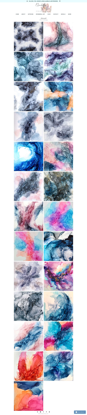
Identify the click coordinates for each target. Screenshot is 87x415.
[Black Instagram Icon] (37, 412)
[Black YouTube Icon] (40, 412)
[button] (56, 14)
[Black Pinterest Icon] (46, 412)
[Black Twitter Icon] (49, 412)
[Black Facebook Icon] (43, 412)
